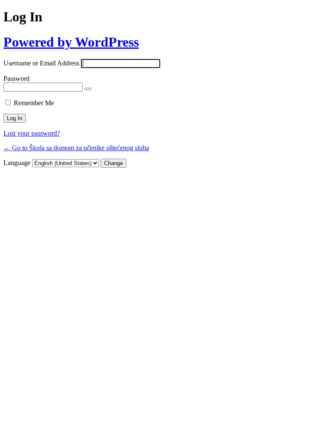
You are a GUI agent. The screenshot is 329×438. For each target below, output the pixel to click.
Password (16, 78)
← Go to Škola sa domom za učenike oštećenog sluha (76, 147)
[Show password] (87, 89)
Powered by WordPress (71, 42)
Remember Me (34, 103)
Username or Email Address (41, 63)
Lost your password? (31, 133)
